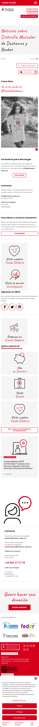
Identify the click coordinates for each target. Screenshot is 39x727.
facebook (27, 646)
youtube (34, 646)
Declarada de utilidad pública (12, 647)
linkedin (24, 649)
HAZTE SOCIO (32, 13)
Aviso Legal (5, 657)
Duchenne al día (9, 457)
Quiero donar (32, 10)
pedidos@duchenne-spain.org (15, 538)
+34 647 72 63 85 (9, 3)
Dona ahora (19, 607)
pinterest (27, 649)
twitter (24, 646)
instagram (31, 646)
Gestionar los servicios (19, 700)
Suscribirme (19, 233)
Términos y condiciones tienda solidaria (15, 659)
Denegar (19, 712)
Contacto (4, 663)
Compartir (32, 58)
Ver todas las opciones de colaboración (19, 430)
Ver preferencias (19, 718)
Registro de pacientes (29, 16)
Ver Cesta (26, 72)
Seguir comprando (28, 66)
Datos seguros (6, 661)
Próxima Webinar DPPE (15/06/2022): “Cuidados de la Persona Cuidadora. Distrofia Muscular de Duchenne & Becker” (18, 464)
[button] (36, 678)
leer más (8, 474)
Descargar (19, 175)
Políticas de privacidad (21, 661)
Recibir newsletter (9, 653)
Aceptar (19, 706)
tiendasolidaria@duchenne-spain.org (18, 547)
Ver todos (36, 149)
